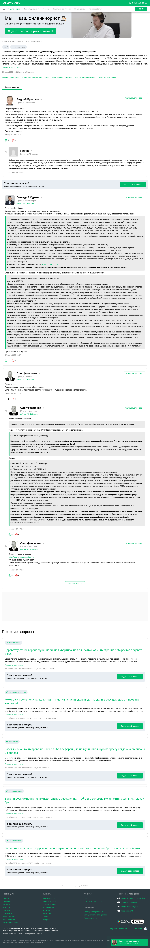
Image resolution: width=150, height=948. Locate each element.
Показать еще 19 (75, 584)
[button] (75, 61)
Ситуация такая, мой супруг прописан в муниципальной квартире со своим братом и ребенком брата (72, 848)
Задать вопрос (14, 9)
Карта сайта (137, 929)
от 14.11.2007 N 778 (50, 264)
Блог (86, 898)
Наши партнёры (9, 916)
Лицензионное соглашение (120, 929)
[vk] (145, 928)
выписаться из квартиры (32, 77)
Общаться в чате (134, 98)
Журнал (46, 916)
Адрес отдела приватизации (85, 77)
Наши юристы (79, 9)
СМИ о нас (7, 910)
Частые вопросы (49, 904)
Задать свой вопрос (133, 184)
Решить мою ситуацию (62, 9)
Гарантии (47, 913)
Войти (141, 9)
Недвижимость (17, 41)
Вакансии (6, 904)
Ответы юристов (12, 87)
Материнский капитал (17, 692)
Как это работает (95, 9)
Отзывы (46, 910)
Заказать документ (31, 9)
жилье (46, 77)
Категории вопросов (11, 923)
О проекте (6, 898)
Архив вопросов (9, 919)
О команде (7, 901)
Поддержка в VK (127, 911)
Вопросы (46, 9)
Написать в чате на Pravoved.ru (133, 898)
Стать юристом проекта (93, 901)
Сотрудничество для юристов (95, 915)
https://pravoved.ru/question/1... (21, 557)
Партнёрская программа (93, 912)
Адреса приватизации (107, 77)
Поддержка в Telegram (129, 907)
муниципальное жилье (10, 77)
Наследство (13, 742)
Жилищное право (33, 41)
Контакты (7, 907)
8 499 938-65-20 (139, 3)
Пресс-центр (7, 913)
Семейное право (15, 841)
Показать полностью (14, 665)
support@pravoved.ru (129, 902)
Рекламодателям (90, 918)
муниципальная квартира (62, 77)
